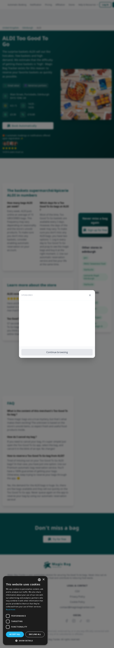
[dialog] (25, 610)
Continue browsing (57, 352)
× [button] (43, 579)
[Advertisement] (57, 323)
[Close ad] (90, 295)
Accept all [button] (14, 634)
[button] (25, 640)
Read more (10, 609)
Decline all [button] (35, 634)
